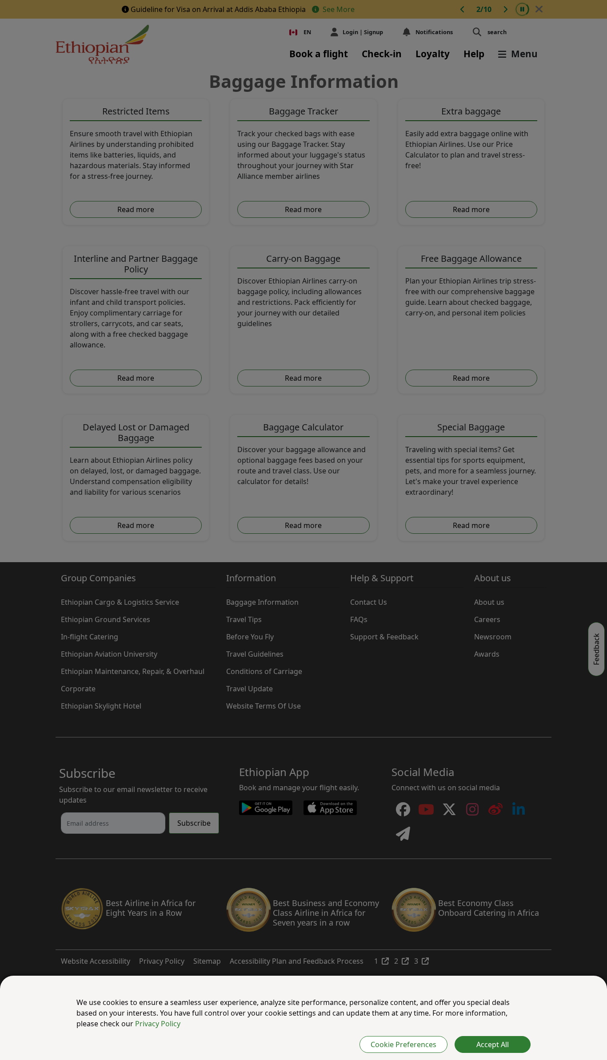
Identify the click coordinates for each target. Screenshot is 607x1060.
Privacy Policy (157, 1023)
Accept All (492, 1044)
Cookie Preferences (403, 1044)
